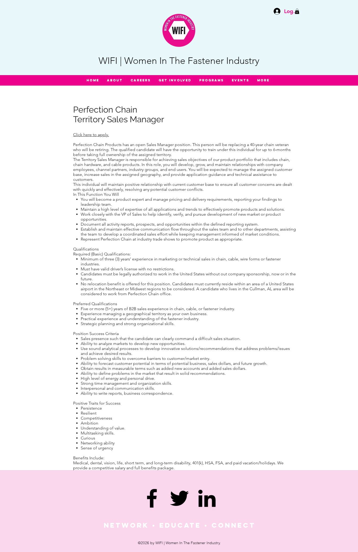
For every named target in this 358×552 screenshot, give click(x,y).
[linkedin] (206, 498)
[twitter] (179, 498)
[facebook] (151, 498)
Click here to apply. (91, 134)
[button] (297, 11)
